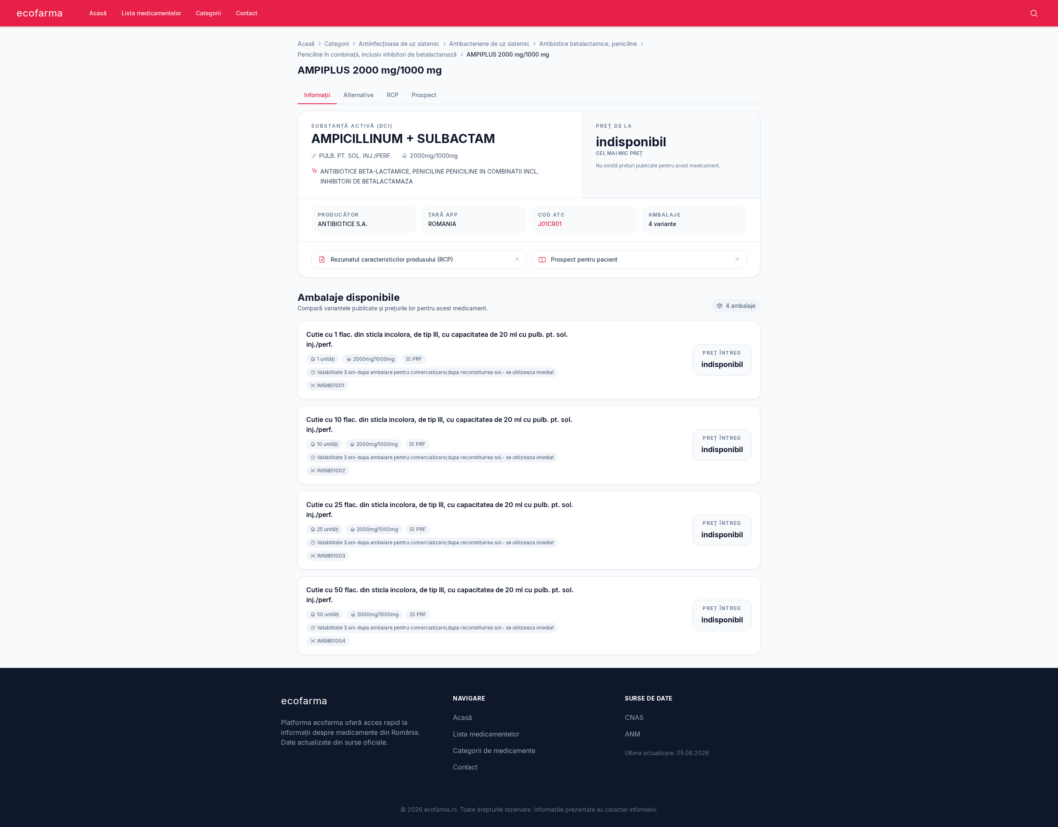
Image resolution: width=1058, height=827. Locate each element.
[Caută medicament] (1034, 13)
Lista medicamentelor (151, 13)
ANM (632, 734)
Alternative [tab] (358, 94)
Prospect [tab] (424, 94)
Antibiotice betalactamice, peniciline (588, 43)
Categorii (208, 13)
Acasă (98, 13)
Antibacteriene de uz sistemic (489, 43)
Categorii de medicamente (494, 750)
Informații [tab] (317, 94)
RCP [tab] (392, 94)
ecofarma (40, 13)
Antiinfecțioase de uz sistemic (399, 43)
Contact (246, 13)
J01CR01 (550, 223)
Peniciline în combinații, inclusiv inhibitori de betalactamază (377, 54)
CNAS (634, 717)
